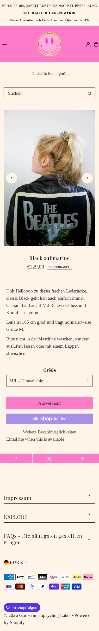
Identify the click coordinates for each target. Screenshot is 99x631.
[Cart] (96, 44)
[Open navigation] (17, 44)
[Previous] (11, 178)
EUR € (16, 562)
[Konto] (88, 44)
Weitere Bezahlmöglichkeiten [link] (49, 431)
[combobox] (49, 93)
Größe (49, 370)
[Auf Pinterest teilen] (82, 458)
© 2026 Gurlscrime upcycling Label (37, 615)
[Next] (87, 178)
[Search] (89, 93)
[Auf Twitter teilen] (49, 458)
